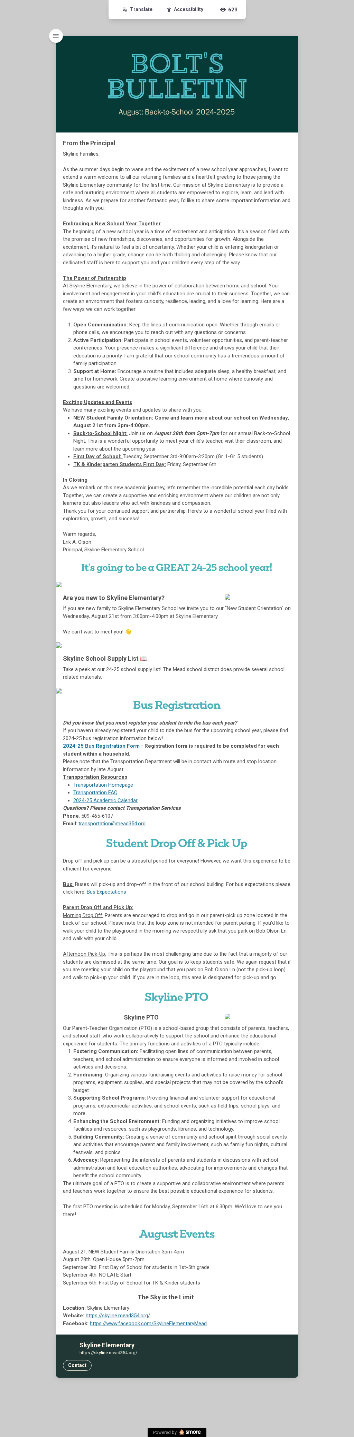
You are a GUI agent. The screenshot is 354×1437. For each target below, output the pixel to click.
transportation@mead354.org (112, 823)
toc (56, 36)
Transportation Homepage (103, 785)
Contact (77, 1365)
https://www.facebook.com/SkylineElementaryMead (148, 1323)
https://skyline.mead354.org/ (118, 1315)
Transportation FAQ (95, 792)
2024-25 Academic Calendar (105, 800)
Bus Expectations (105, 892)
